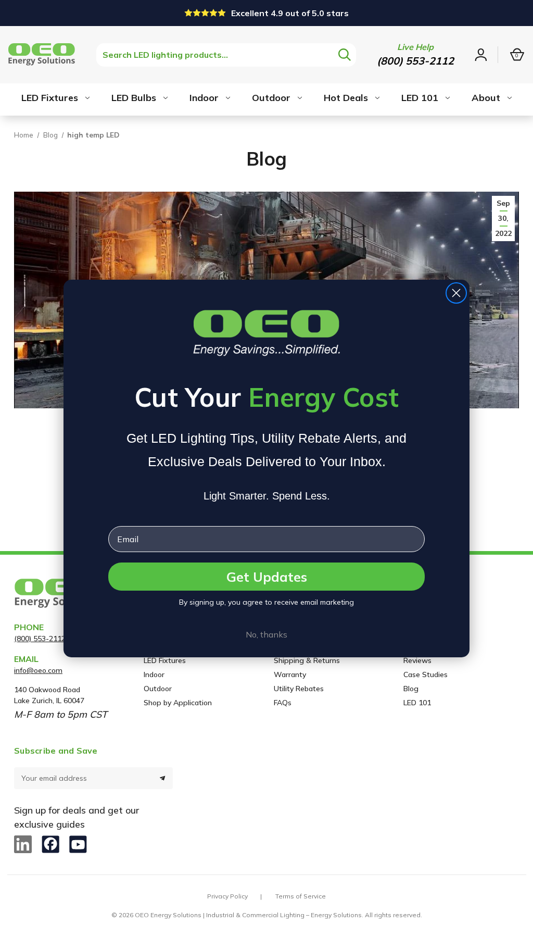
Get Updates (266, 577)
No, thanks (266, 634)
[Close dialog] (456, 293)
